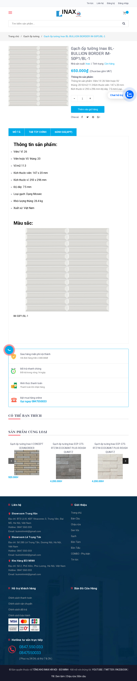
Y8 (52, 676)
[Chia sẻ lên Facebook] (82, 117)
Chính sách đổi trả (17, 609)
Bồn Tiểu (75, 548)
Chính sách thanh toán (20, 598)
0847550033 (39, 401)
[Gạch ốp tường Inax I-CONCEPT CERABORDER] (26, 462)
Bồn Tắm (76, 542)
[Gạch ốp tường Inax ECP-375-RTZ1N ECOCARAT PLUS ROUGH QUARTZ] (110, 466)
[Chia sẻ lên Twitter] (87, 117)
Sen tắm (60, 676)
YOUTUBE (97, 669)
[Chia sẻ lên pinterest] (93, 117)
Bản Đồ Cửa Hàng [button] (85, 588)
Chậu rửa (76, 524)
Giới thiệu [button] (80, 505)
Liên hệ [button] (16, 505)
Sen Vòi (75, 530)
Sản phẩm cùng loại (27, 432)
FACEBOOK (121, 669)
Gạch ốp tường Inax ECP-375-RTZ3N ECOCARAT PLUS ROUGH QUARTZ (68, 448)
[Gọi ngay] (9, 350)
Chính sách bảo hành (19, 615)
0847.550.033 (24, 527)
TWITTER (109, 669)
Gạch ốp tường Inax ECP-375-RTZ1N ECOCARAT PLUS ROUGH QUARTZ (110, 448)
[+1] (98, 117)
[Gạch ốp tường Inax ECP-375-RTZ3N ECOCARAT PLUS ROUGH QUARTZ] (68, 466)
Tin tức (90, 3)
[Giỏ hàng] (124, 13)
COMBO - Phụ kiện (80, 553)
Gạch (73, 536)
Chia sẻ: (75, 117)
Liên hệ (100, 3)
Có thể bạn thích (25, 416)
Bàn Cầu (75, 518)
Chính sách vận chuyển (20, 603)
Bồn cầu (81, 676)
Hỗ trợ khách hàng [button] (24, 588)
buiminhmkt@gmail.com (28, 531)
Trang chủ (76, 512)
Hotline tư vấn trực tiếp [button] (27, 640)
